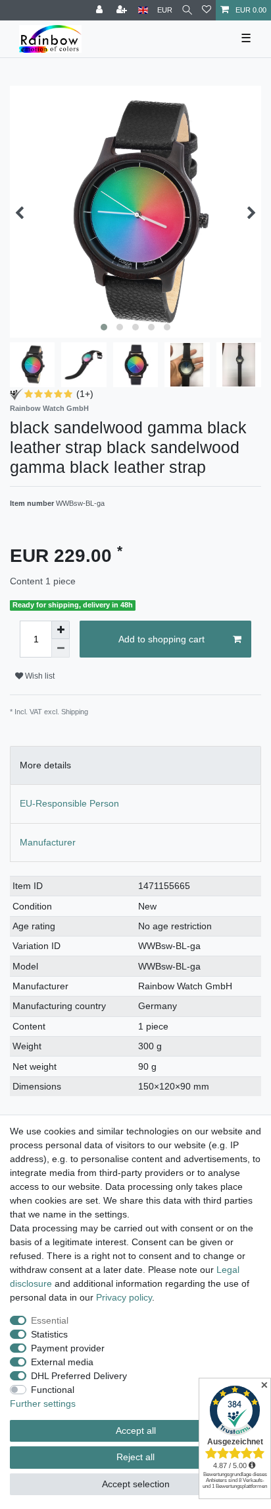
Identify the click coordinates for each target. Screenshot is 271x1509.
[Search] (187, 10)
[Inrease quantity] (60, 630)
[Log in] (100, 10)
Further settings (43, 1403)
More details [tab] (45, 765)
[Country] (143, 10)
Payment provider (68, 1348)
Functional (52, 1389)
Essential (49, 1320)
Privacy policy (124, 1297)
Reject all (135, 1457)
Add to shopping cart (161, 639)
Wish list (39, 676)
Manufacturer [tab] (48, 842)
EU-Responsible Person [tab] (69, 803)
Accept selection (136, 1484)
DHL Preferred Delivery (79, 1375)
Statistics (49, 1334)
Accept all (136, 1430)
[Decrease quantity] (60, 648)
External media (62, 1362)
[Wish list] (206, 10)
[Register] (123, 10)
